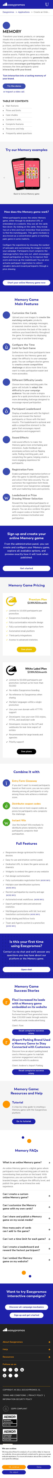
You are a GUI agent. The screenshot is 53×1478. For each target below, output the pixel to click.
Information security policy (17, 1399)
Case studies (12, 115)
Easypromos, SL (32, 1390)
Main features (12, 106)
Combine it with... (14, 119)
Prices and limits (13, 110)
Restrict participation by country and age (25, 892)
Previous (4, 177)
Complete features (15, 124)
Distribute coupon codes (26, 803)
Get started (26, 568)
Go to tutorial (23, 1121)
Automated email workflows (19, 899)
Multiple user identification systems (23, 884)
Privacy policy (36, 1395)
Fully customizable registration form (23, 880)
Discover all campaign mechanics (26, 1307)
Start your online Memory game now (26, 282)
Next (49, 177)
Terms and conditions (14, 1395)
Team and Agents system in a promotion (25, 922)
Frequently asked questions (19, 133)
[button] (26, 1162)
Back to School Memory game (26, 194)
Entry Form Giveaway (24, 781)
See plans (26, 649)
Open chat (26, 969)
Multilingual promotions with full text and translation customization (25, 913)
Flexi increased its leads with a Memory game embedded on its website (29, 1003)
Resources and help (15, 128)
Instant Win (19, 820)
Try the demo (14, 86)
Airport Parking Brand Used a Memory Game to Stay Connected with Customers (31, 1043)
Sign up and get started (26, 1315)
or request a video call (13, 91)
